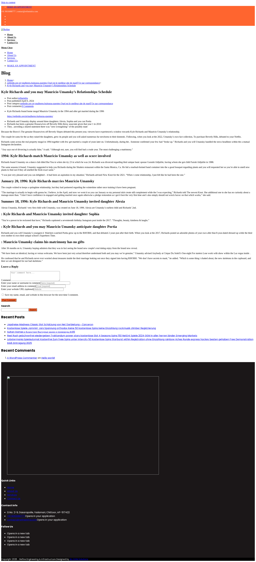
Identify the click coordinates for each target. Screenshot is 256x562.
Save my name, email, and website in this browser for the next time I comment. (41, 295)
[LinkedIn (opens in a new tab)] (8, 24)
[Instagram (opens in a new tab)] (8, 21)
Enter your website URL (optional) (17, 289)
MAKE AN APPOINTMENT (19, 7)
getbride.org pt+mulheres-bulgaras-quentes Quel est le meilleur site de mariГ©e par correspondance (66, 103)
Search (5, 306)
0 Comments (28, 106)
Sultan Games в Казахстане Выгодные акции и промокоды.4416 (41, 332)
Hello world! (48, 358)
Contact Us (12, 60)
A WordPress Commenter (22, 358)
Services (11, 58)
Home (10, 52)
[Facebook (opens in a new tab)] (8, 19)
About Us (11, 55)
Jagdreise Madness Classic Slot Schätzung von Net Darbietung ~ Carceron (50, 324)
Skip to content (8, 2)
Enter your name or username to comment (20, 283)
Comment (5, 280)
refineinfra (23, 98)
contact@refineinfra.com (22, 519)
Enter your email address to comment (18, 286)
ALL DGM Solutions (79, 559)
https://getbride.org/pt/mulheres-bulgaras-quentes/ (30, 116)
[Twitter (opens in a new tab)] (8, 16)
